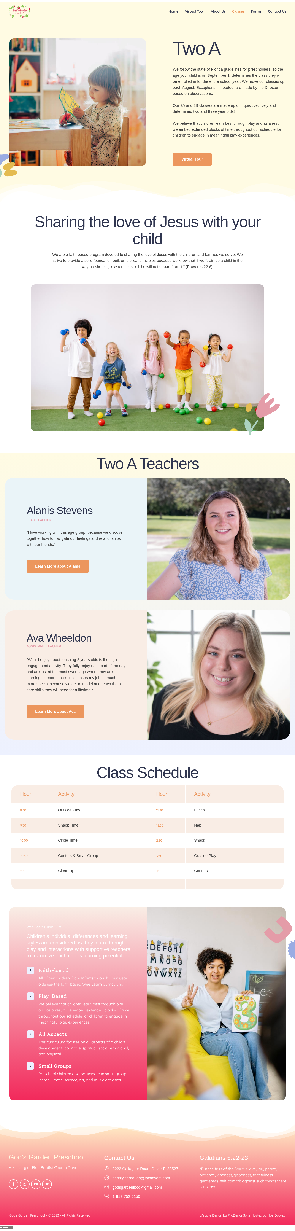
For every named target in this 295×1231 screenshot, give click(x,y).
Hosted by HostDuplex (268, 1215)
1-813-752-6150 (126, 1196)
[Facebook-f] (13, 1184)
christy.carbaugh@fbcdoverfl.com (141, 1178)
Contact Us (277, 11)
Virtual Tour (194, 11)
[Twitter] (47, 1184)
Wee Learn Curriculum (44, 927)
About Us (218, 11)
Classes (238, 11)
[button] (282, 1212)
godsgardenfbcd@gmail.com (137, 1187)
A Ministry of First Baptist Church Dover (44, 1167)
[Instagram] (25, 1184)
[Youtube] (36, 1184)
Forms (256, 11)
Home (173, 11)
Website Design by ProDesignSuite (225, 1215)
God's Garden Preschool (47, 1157)
